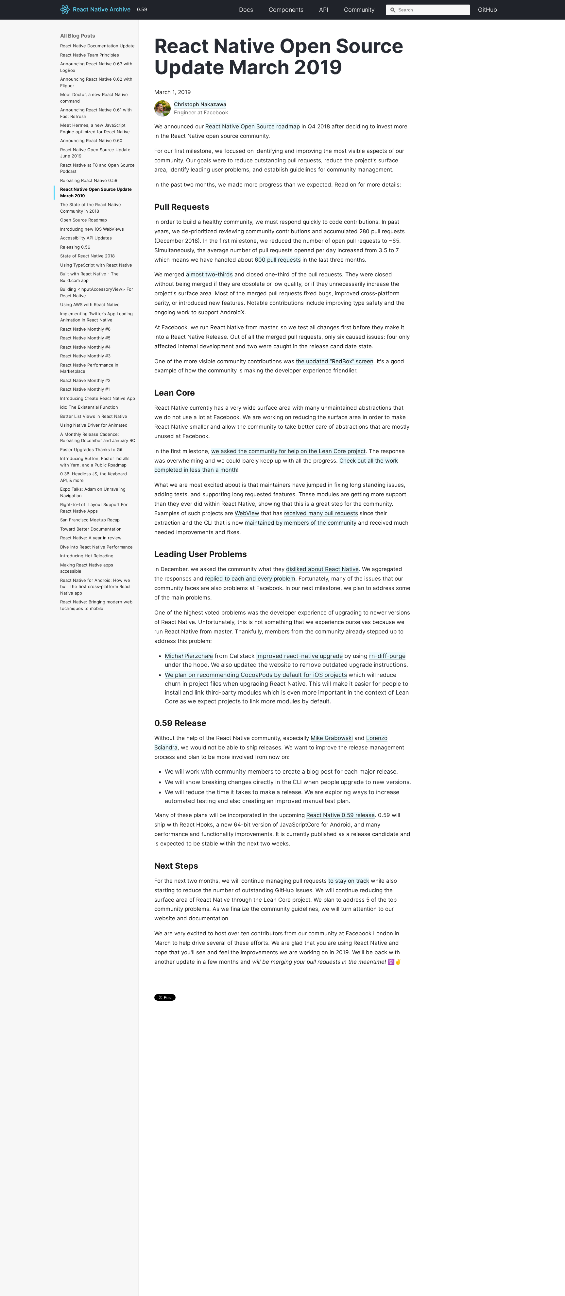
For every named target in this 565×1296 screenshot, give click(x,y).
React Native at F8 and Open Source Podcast (97, 168)
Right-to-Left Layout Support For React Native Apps (94, 508)
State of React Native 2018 (87, 255)
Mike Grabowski (332, 738)
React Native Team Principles (89, 54)
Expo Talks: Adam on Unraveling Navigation (93, 492)
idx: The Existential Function (89, 407)
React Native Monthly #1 (85, 389)
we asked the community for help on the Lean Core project (288, 451)
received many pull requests (321, 513)
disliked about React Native (322, 569)
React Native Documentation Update (97, 45)
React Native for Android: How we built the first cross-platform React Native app (95, 587)
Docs (246, 9)
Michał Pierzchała (189, 655)
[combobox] (428, 10)
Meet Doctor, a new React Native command (94, 98)
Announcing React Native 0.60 (91, 140)
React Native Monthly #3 (85, 355)
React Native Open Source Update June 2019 (95, 153)
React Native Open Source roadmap (252, 126)
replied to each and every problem (250, 578)
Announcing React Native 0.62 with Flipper (96, 82)
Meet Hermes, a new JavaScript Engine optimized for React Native (95, 128)
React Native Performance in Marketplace (89, 368)
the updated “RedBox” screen (334, 361)
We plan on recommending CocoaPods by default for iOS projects (256, 674)
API (323, 9)
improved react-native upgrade (299, 655)
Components (286, 9)
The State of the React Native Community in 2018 (90, 208)
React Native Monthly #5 (85, 337)
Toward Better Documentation (91, 529)
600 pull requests (278, 259)
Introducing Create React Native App (97, 398)
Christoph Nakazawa (200, 104)
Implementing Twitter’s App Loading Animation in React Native (96, 317)
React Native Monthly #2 (85, 380)
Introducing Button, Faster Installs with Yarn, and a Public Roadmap (94, 462)
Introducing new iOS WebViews (92, 229)
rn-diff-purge (387, 655)
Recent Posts (178, 1043)
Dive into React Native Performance (96, 547)
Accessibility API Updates (86, 237)
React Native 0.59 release (340, 815)
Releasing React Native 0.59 (88, 180)
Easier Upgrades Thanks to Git (91, 449)
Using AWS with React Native (90, 304)
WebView (247, 513)
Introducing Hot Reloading (86, 555)
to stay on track (348, 881)
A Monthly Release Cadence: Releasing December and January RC (97, 437)
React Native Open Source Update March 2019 (96, 192)
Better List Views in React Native (93, 416)
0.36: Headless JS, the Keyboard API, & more (93, 477)
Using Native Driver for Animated (94, 425)
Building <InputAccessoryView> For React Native (96, 292)
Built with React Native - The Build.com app (89, 277)
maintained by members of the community (300, 522)
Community (359, 9)
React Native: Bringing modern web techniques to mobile (96, 605)
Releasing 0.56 (75, 247)
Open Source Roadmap (83, 219)
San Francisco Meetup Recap (90, 519)
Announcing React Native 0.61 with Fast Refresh (96, 113)
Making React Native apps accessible (86, 568)
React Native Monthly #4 (85, 347)
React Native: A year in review (91, 537)
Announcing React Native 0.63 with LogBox (96, 67)
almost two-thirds (209, 274)
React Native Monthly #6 (85, 329)
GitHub (487, 9)
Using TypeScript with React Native (96, 265)
